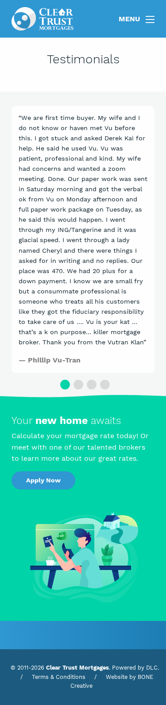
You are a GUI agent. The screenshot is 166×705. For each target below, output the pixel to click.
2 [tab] (76, 384)
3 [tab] (89, 384)
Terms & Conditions (58, 677)
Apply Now (43, 480)
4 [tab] (103, 384)
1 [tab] (63, 384)
